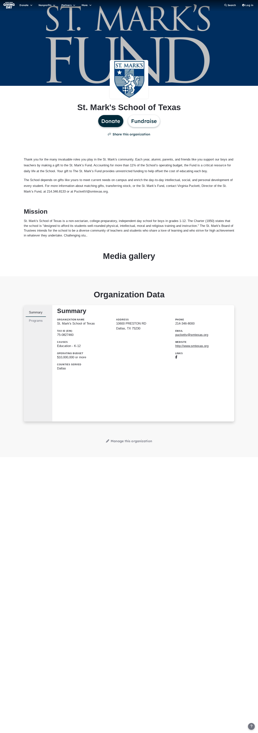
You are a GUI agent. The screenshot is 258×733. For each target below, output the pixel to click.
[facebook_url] (176, 357)
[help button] (251, 726)
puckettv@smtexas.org (191, 335)
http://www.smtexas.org (192, 346)
